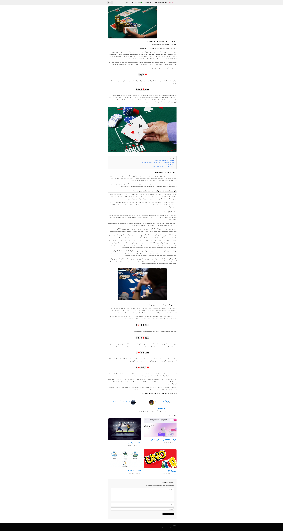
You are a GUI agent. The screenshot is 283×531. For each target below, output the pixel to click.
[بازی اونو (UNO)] (160, 458)
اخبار (132, 2)
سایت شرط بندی (163, 2)
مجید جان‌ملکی (138, 446)
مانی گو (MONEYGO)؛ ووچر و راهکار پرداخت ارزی (163, 440)
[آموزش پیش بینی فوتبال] (124, 429)
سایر (128, 2)
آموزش (155, 2)
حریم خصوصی (170, 527)
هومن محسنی (174, 474)
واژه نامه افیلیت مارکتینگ (134, 471)
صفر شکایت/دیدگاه (155, 44)
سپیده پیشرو (174, 443)
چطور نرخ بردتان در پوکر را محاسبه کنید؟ (121, 401)
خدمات (156, 527)
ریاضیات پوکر (151, 48)
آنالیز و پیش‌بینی (147, 2)
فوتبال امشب (137, 3)
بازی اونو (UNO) (172, 471)
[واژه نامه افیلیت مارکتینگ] (124, 458)
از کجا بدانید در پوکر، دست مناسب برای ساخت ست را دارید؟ (156, 393)
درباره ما (165, 527)
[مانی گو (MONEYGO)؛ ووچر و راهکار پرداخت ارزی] (160, 427)
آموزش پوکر (165, 48)
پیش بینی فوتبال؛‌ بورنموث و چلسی (162, 401)
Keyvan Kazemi (173, 44)
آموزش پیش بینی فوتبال (134, 443)
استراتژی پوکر (143, 48)
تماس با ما (161, 527)
